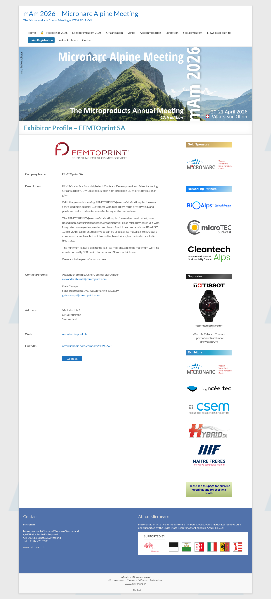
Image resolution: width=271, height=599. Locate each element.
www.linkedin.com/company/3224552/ (87, 346)
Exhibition (172, 32)
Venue (131, 32)
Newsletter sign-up (219, 32)
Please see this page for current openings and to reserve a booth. (209, 489)
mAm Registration (41, 40)
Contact (87, 40)
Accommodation (150, 32)
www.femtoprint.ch (74, 334)
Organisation (114, 32)
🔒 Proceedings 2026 (54, 32)
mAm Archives (68, 40)
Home (32, 32)
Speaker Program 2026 (87, 32)
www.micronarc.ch (33, 547)
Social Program (192, 32)
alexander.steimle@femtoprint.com (84, 279)
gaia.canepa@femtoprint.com (81, 295)
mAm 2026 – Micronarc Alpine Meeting (80, 13)
